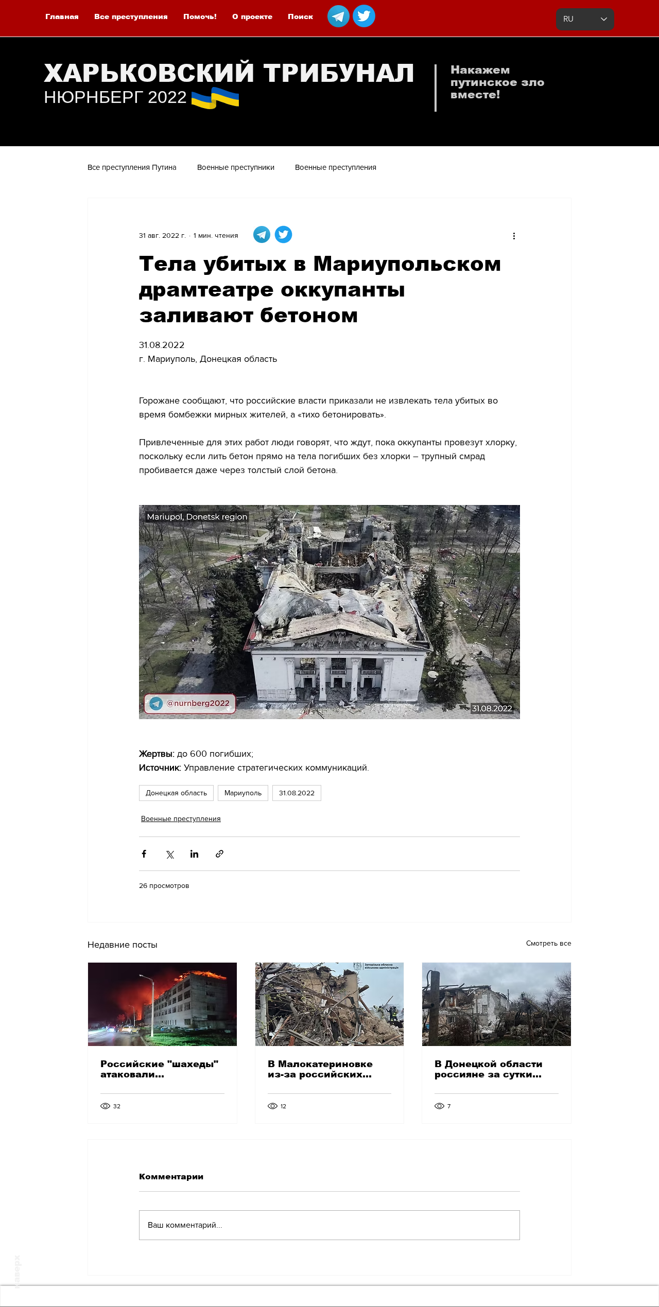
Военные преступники (235, 167)
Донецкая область (176, 793)
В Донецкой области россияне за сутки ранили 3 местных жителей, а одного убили (489, 1069)
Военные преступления (335, 167)
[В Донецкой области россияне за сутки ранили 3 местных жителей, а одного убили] (496, 1004)
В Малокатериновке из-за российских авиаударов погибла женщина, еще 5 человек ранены (321, 1069)
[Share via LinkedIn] (194, 854)
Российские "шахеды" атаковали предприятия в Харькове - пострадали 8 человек (160, 1069)
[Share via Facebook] (144, 854)
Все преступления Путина (132, 167)
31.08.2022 (297, 793)
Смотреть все (548, 943)
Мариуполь (243, 793)
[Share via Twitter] (169, 854)
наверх (17, 1272)
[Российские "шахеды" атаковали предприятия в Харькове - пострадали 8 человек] (162, 1004)
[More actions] (514, 235)
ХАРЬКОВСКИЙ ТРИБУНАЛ (229, 73)
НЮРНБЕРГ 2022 (115, 97)
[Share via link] (219, 854)
